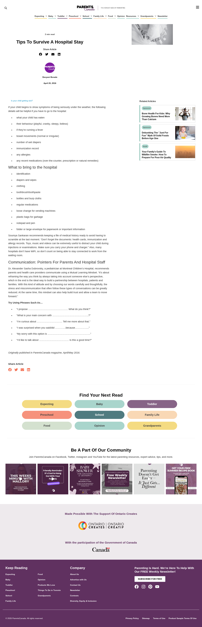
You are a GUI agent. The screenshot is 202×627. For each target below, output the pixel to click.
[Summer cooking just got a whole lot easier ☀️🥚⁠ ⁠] (181, 479)
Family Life (98, 16)
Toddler (61, 16)
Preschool (73, 16)
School (86, 16)
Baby (50, 16)
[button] (41, 54)
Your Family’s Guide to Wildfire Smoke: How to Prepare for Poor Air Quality (156, 155)
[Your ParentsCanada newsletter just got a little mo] (117, 479)
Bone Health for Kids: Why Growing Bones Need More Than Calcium (156, 116)
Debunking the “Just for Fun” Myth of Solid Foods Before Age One (155, 136)
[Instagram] (143, 587)
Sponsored (146, 108)
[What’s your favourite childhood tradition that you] (20, 479)
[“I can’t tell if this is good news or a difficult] (149, 479)
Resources (131, 16)
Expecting (39, 16)
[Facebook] (137, 587)
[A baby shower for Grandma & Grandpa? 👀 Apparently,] (85, 479)
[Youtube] (157, 587)
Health (145, 146)
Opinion (121, 16)
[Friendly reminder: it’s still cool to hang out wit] (53, 479)
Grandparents (146, 16)
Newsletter (163, 16)
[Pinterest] (150, 587)
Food (110, 16)
